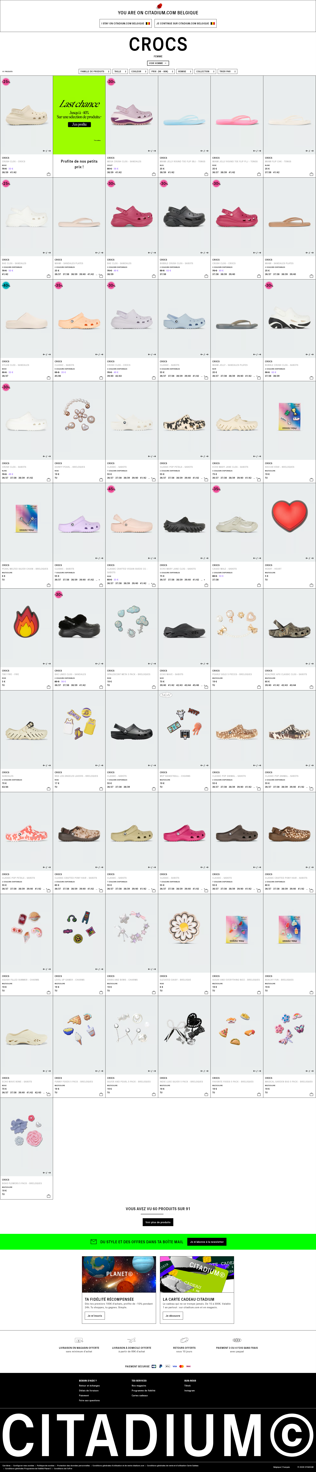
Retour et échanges (89, 1385)
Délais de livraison (89, 1390)
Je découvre (173, 1315)
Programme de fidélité (143, 1390)
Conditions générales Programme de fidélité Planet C (28, 1468)
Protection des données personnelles (73, 1465)
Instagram (189, 1390)
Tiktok (187, 1385)
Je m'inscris (95, 1315)
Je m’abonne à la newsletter (207, 1241)
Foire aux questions (89, 1400)
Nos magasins (139, 1385)
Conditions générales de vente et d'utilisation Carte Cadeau (172, 1465)
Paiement (84, 1395)
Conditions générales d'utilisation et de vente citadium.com (118, 1465)
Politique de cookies (45, 1465)
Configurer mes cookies (23, 1465)
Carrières (6, 1465)
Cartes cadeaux (140, 1395)
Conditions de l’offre (63, 1468)
